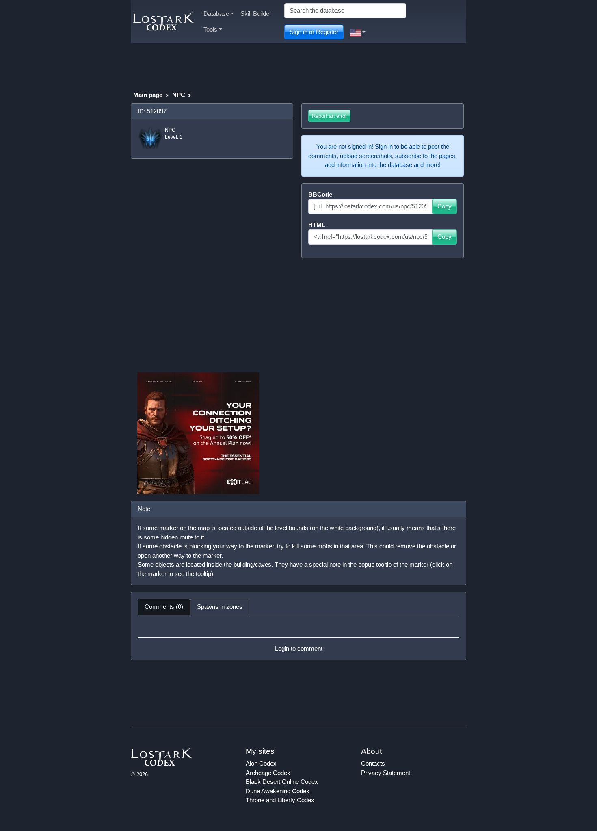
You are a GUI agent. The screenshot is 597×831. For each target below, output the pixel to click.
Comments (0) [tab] (164, 606)
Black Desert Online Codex (282, 781)
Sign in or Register (314, 31)
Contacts (373, 763)
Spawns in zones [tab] (219, 606)
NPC (178, 94)
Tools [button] (210, 29)
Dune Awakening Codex (277, 791)
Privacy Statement (385, 772)
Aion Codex (261, 763)
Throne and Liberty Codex (280, 799)
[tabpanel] (298, 638)
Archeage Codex (268, 772)
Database (216, 13)
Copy (444, 206)
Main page (147, 94)
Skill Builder (255, 13)
